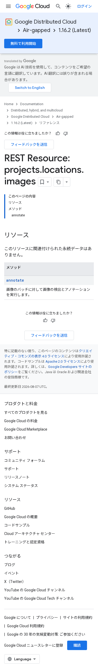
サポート (11, 469)
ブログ (9, 565)
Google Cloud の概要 (21, 517)
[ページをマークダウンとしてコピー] (58, 182)
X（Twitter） (15, 582)
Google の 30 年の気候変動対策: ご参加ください (46, 634)
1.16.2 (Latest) (75, 30)
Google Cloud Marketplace (25, 429)
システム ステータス (21, 486)
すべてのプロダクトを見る (26, 412)
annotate (15, 280)
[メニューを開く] (8, 6)
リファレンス (49, 123)
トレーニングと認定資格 (24, 542)
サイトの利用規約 (77, 617)
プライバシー (47, 617)
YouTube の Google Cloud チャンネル (34, 590)
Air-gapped (36, 30)
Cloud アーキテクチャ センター (29, 534)
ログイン (84, 6)
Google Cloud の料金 (21, 421)
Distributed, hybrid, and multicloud (37, 110)
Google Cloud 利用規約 (25, 626)
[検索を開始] (58, 6)
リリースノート (17, 477)
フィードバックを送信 (29, 144)
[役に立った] (58, 133)
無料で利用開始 (23, 43)
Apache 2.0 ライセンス (62, 361)
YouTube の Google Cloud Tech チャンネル (39, 598)
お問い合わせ (15, 438)
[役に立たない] (66, 133)
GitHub (9, 508)
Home (8, 104)
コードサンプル (17, 525)
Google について (17, 617)
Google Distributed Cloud (45, 22)
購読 (77, 645)
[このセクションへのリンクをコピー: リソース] (34, 236)
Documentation (31, 104)
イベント (11, 573)
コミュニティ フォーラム (24, 460)
